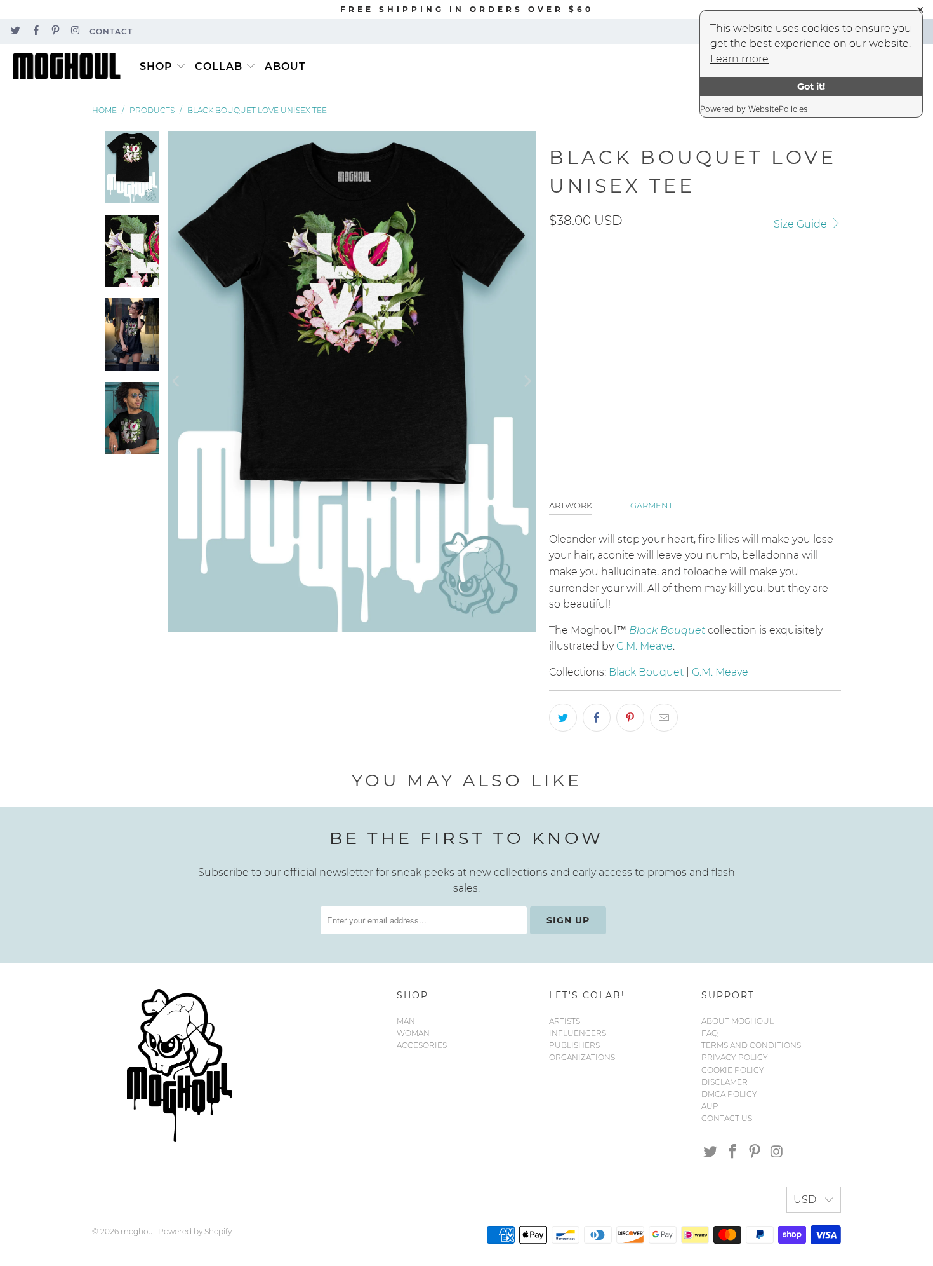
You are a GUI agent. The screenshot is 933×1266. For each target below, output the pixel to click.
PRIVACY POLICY (734, 1057)
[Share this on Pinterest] (630, 718)
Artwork (570, 505)
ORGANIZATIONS (582, 1057)
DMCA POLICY (729, 1094)
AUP (709, 1106)
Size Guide (802, 224)
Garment (651, 505)
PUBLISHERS (574, 1045)
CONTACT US (726, 1118)
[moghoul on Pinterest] (55, 31)
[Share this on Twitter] (563, 718)
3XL (751, 337)
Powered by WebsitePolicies (754, 109)
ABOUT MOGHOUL (737, 1021)
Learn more (739, 59)
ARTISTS (564, 1021)
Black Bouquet (646, 672)
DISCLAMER (724, 1082)
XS (653, 337)
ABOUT (285, 66)
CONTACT (111, 31)
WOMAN (413, 1033)
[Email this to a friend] (664, 718)
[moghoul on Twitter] (15, 31)
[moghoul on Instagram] (74, 31)
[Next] (527, 381)
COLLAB (218, 66)
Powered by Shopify (195, 1231)
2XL (716, 337)
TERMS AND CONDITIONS (751, 1045)
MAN (406, 1021)
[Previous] (177, 381)
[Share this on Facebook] (597, 718)
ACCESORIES (422, 1045)
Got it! (811, 86)
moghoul (138, 1231)
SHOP (156, 66)
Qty (557, 376)
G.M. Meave (644, 646)
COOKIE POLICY (732, 1070)
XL (683, 337)
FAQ (709, 1033)
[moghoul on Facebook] (34, 31)
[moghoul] (70, 67)
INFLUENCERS (577, 1033)
